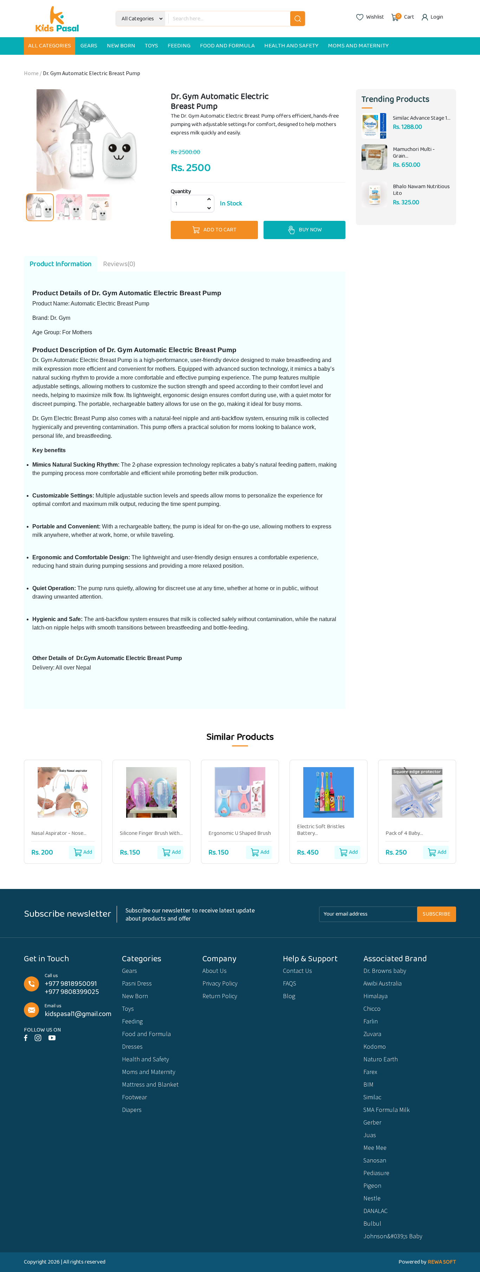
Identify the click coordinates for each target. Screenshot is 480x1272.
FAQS (289, 983)
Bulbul (372, 1223)
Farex (370, 1072)
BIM (368, 1084)
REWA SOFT (442, 1262)
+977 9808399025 (72, 992)
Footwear (134, 1097)
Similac (372, 1097)
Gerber (372, 1122)
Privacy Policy (220, 983)
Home (31, 73)
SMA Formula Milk (386, 1110)
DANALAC (375, 1211)
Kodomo (374, 1046)
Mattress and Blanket (150, 1084)
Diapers (132, 1110)
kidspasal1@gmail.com (78, 1014)
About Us (214, 971)
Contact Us (297, 971)
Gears (88, 46)
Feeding (179, 46)
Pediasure (376, 1173)
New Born (121, 46)
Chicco (372, 1008)
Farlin (370, 1021)
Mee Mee (375, 1148)
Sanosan (374, 1160)
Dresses (132, 1046)
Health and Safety (291, 46)
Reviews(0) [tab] (119, 264)
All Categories (49, 46)
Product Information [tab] (61, 264)
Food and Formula (227, 46)
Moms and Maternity (358, 46)
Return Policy (219, 996)
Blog (289, 996)
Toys (151, 46)
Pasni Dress (137, 983)
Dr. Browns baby (384, 971)
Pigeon (372, 1185)
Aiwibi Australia (382, 983)
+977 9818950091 (71, 984)
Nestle (372, 1198)
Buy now (310, 229)
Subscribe (436, 914)
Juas (369, 1135)
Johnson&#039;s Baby (392, 1236)
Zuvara (372, 1034)
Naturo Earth (380, 1059)
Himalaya (375, 996)
